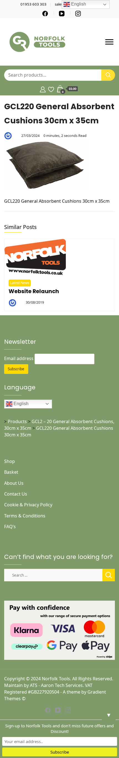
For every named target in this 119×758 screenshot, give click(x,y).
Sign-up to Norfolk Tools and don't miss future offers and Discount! (59, 728)
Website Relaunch (34, 291)
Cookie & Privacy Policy (28, 505)
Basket (11, 472)
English (20, 403)
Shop (9, 461)
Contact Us (15, 494)
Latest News (19, 282)
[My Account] (43, 88)
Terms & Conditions (24, 516)
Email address (18, 358)
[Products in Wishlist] (51, 88)
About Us (14, 483)
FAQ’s (10, 526)
